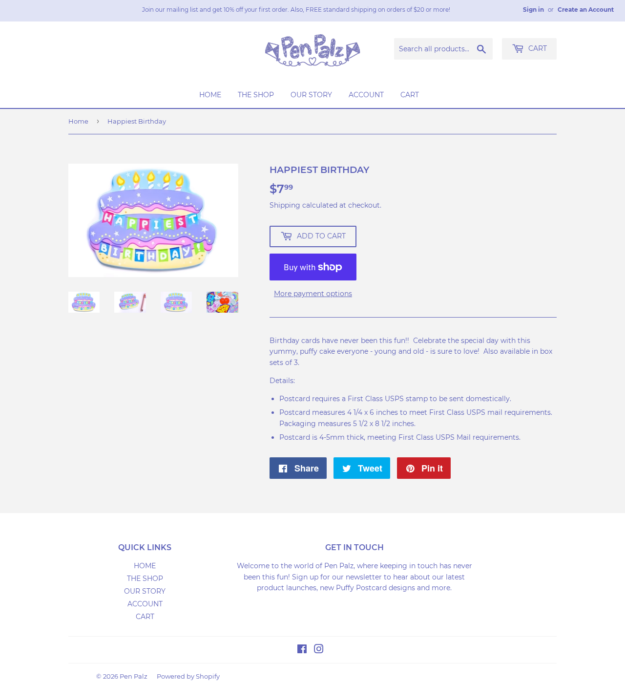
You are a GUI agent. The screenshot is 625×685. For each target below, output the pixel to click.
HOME (210, 94)
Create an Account (586, 9)
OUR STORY (311, 94)
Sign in (533, 9)
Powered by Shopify (188, 676)
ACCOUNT (366, 94)
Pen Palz (133, 676)
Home (78, 121)
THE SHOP (256, 94)
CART (409, 94)
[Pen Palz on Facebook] (302, 650)
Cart (536, 48)
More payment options (313, 293)
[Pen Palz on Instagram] (319, 650)
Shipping (285, 205)
